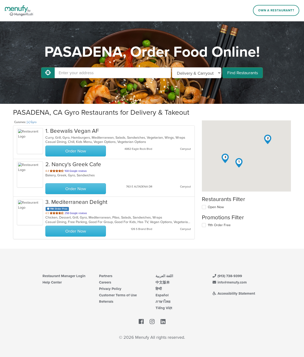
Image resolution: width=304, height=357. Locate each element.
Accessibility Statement (236, 293)
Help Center (52, 282)
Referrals (106, 301)
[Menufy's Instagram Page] (152, 322)
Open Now (216, 207)
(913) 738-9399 (229, 276)
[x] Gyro (32, 122)
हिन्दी (159, 289)
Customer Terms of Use (118, 295)
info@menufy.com (232, 282)
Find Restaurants (242, 72)
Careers (105, 282)
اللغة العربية (164, 276)
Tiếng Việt (164, 308)
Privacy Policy (110, 289)
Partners (105, 276)
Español (162, 295)
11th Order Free (219, 225)
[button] (239, 163)
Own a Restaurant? (276, 10)
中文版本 (163, 282)
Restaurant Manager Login (64, 276)
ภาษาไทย (163, 301)
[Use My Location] (48, 72)
